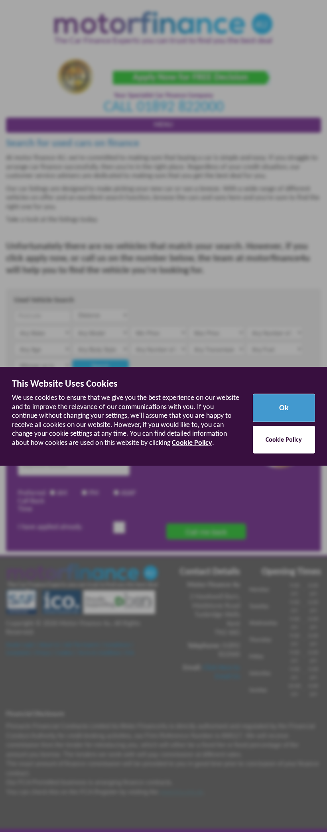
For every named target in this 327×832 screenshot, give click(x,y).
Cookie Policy (192, 442)
